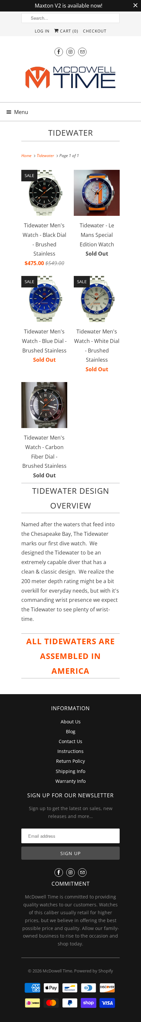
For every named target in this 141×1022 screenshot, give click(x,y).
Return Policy (70, 761)
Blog (70, 731)
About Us (71, 721)
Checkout (95, 31)
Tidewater (70, 132)
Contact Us (70, 741)
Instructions (70, 751)
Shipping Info (70, 771)
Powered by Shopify (93, 971)
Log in (42, 31)
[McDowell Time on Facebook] (58, 51)
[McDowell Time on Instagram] (70, 51)
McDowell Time (57, 971)
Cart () (68, 31)
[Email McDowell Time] (82, 51)
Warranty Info (70, 781)
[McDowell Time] (70, 79)
